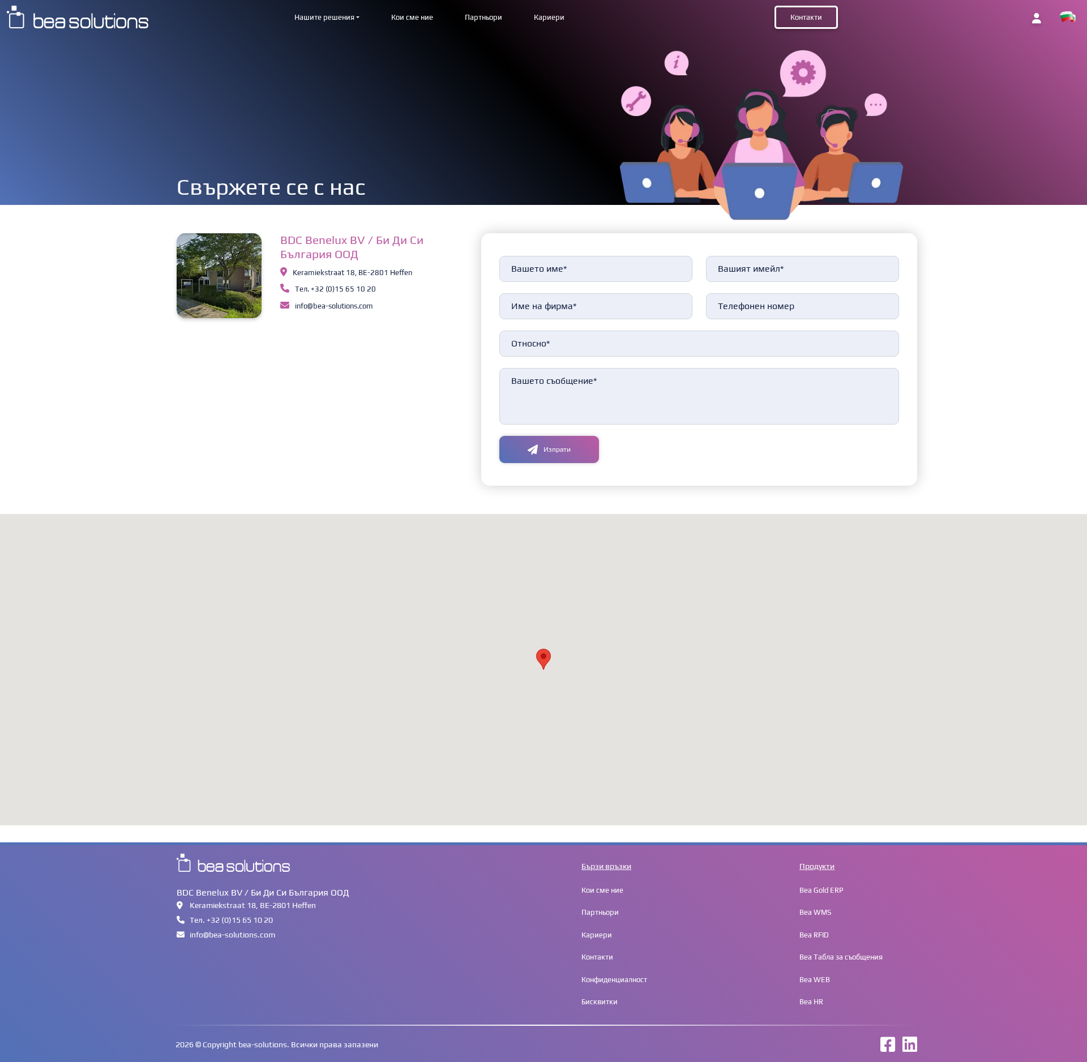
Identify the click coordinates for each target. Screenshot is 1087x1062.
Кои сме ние (412, 17)
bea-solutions (262, 1044)
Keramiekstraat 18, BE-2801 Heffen (352, 272)
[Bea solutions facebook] (885, 1048)
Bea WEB (814, 979)
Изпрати (557, 449)
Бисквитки (599, 1001)
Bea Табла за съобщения (841, 957)
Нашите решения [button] (324, 17)
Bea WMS (815, 912)
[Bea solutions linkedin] (907, 1048)
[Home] (77, 16)
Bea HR (811, 1001)
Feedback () (515, 256)
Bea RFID (814, 935)
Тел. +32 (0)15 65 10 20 (335, 289)
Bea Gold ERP (821, 890)
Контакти (806, 17)
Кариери (549, 17)
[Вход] (1036, 18)
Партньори (483, 17)
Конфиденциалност (614, 979)
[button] (1067, 17)
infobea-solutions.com (334, 306)
